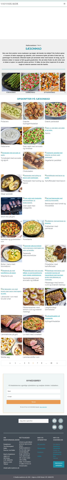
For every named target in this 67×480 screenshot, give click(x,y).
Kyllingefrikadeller (52, 321)
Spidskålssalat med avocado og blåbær (31, 279)
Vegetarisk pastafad (53, 160)
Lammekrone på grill (9, 334)
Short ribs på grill (8, 217)
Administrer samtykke (58, 464)
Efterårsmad (49, 92)
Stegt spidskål (7, 194)
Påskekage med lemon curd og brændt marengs (55, 284)
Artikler (39, 456)
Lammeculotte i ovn (31, 357)
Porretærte (27, 239)
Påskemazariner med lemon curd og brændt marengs (32, 309)
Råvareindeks (41, 448)
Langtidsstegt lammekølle (50, 308)
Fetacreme (5, 146)
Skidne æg (5, 357)
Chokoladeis (28, 171)
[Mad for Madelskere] (9, 3)
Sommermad (30, 92)
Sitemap (55, 458)
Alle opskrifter (41, 444)
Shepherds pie (7, 276)
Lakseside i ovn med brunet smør (9, 298)
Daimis (47, 133)
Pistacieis (5, 121)
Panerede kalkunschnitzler (29, 254)
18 (51, 363)
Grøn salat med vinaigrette (29, 207)
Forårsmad (11, 92)
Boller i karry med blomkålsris (8, 265)
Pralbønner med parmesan (51, 227)
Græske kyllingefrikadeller (30, 122)
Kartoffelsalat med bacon (55, 181)
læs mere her (43, 407)
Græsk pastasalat (52, 121)
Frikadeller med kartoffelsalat (51, 265)
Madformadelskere (31, 45)
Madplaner (40, 452)
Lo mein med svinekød (32, 334)
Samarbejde (56, 448)
